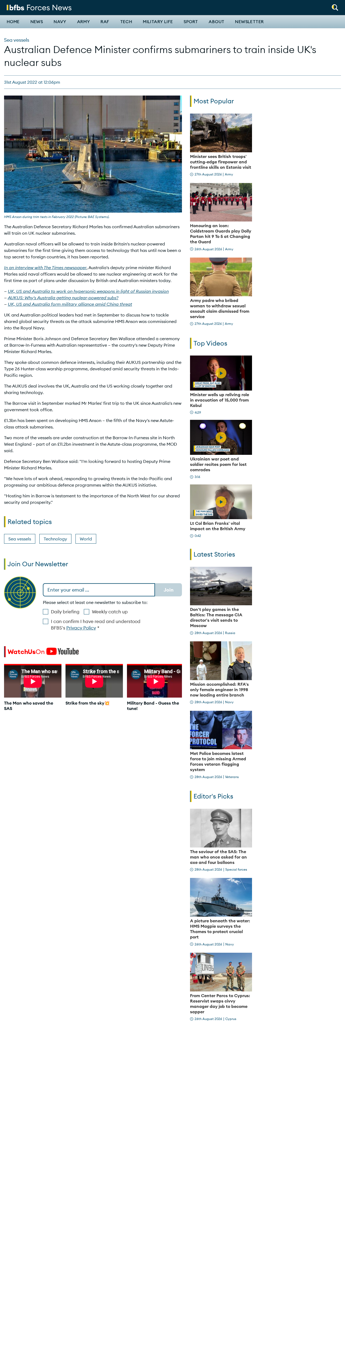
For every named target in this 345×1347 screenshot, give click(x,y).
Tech (126, 22)
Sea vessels (16, 40)
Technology (55, 538)
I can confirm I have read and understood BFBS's (95, 624)
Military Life (158, 22)
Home (13, 22)
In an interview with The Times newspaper (45, 267)
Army (83, 22)
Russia (230, 633)
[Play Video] (221, 373)
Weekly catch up (110, 612)
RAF (105, 22)
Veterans (232, 777)
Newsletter (249, 22)
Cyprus (230, 1019)
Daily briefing (65, 612)
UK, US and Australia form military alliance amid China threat (70, 304)
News (36, 22)
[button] (335, 6)
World (86, 538)
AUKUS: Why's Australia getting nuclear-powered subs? (63, 297)
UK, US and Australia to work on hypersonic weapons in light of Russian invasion (88, 291)
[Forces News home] (39, 7)
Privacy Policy (81, 628)
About (216, 22)
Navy (60, 22)
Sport (191, 22)
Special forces (236, 869)
